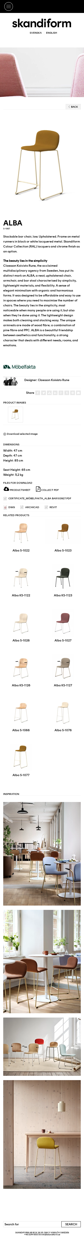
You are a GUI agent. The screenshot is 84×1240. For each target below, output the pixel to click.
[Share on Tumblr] (66, 393)
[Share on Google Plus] (61, 393)
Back (74, 106)
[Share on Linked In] (55, 393)
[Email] (78, 393)
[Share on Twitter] (43, 393)
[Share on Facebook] (37, 393)
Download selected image (22, 433)
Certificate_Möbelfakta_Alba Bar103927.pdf (39, 498)
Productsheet (19, 490)
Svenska (36, 32)
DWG (11, 507)
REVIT (53, 507)
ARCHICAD (32, 507)
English (51, 32)
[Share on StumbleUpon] (49, 393)
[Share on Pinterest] (72, 393)
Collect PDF (49, 490)
